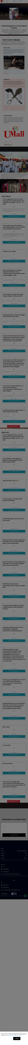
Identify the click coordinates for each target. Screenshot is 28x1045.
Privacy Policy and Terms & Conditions (14, 1035)
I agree (17, 1038)
